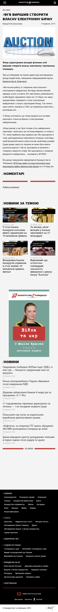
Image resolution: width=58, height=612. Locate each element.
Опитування (10, 583)
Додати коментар (11, 187)
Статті (7, 518)
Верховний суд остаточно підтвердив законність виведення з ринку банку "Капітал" (41, 267)
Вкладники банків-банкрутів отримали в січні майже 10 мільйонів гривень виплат (14, 266)
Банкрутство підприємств (14, 504)
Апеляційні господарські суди (34, 549)
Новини (8, 493)
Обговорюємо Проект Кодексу (16, 525)
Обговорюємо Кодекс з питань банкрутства (21, 529)
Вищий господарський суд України (18, 552)
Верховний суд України (13, 556)
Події (6, 508)
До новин (6, 10)
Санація (7, 501)
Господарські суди (11, 549)
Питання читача (41, 522)
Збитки (30, 504)
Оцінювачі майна (33, 577)
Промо (24, 508)
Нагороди (41, 504)
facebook (39, 599)
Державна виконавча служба (36, 566)
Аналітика (8, 522)
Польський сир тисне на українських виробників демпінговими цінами (23, 416)
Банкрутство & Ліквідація (15, 81)
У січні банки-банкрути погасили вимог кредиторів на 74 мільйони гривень (15, 231)
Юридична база (12, 562)
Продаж (15, 508)
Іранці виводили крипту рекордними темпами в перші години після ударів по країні (29, 438)
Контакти (28, 599)
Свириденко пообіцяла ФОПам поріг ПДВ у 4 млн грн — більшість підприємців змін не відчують (28, 370)
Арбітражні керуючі (23, 573)
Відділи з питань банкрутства (16, 570)
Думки (34, 525)
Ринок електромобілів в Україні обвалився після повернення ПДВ (26, 383)
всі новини (29, 448)
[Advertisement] (23, 469)
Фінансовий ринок (11, 512)
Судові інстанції (12, 545)
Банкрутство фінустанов (11, 211)
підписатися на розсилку (32, 594)
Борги (38, 501)
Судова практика (11, 533)
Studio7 (50, 608)
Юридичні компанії (39, 570)
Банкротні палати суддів (36, 556)
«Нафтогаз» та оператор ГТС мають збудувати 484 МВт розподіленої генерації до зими (28, 427)
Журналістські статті (23, 522)
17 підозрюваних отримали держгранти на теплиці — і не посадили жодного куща (26, 405)
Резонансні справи (27, 497)
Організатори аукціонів (13, 577)
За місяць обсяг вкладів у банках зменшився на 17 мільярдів (40, 231)
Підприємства (11, 539)
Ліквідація (42, 497)
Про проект (19, 599)
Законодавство (10, 497)
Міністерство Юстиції (12, 566)
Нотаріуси (8, 573)
